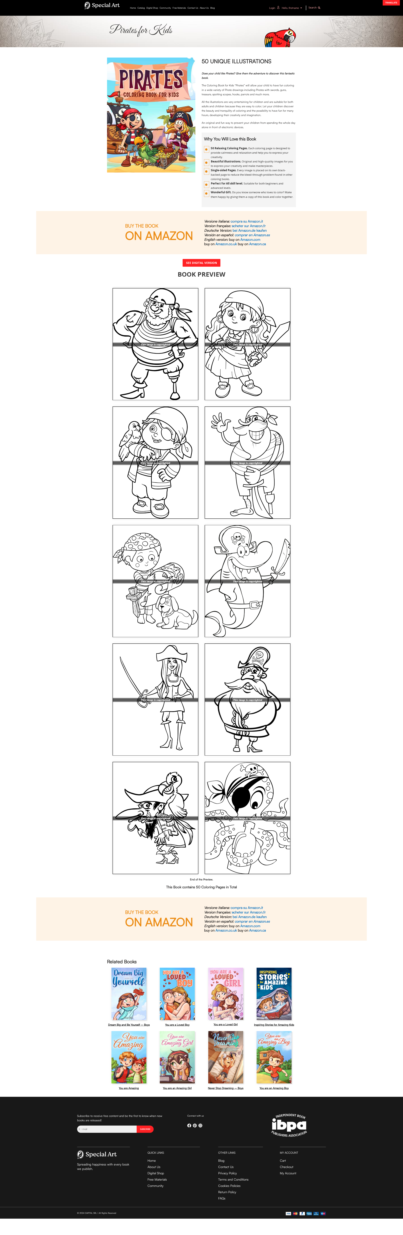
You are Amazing (129, 1088)
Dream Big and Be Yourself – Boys (129, 1024)
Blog (212, 7)
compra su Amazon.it (247, 221)
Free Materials (179, 7)
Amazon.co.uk (226, 244)
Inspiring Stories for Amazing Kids (274, 1024)
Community (165, 7)
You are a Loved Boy (177, 1024)
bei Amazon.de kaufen (250, 230)
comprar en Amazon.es (252, 235)
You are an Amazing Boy (274, 1088)
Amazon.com (250, 239)
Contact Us (192, 7)
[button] (315, 8)
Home (133, 7)
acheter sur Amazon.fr (249, 226)
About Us (204, 7)
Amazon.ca (257, 244)
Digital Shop (152, 7)
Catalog (141, 7)
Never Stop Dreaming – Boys (225, 1088)
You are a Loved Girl (226, 1024)
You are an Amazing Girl (177, 1088)
